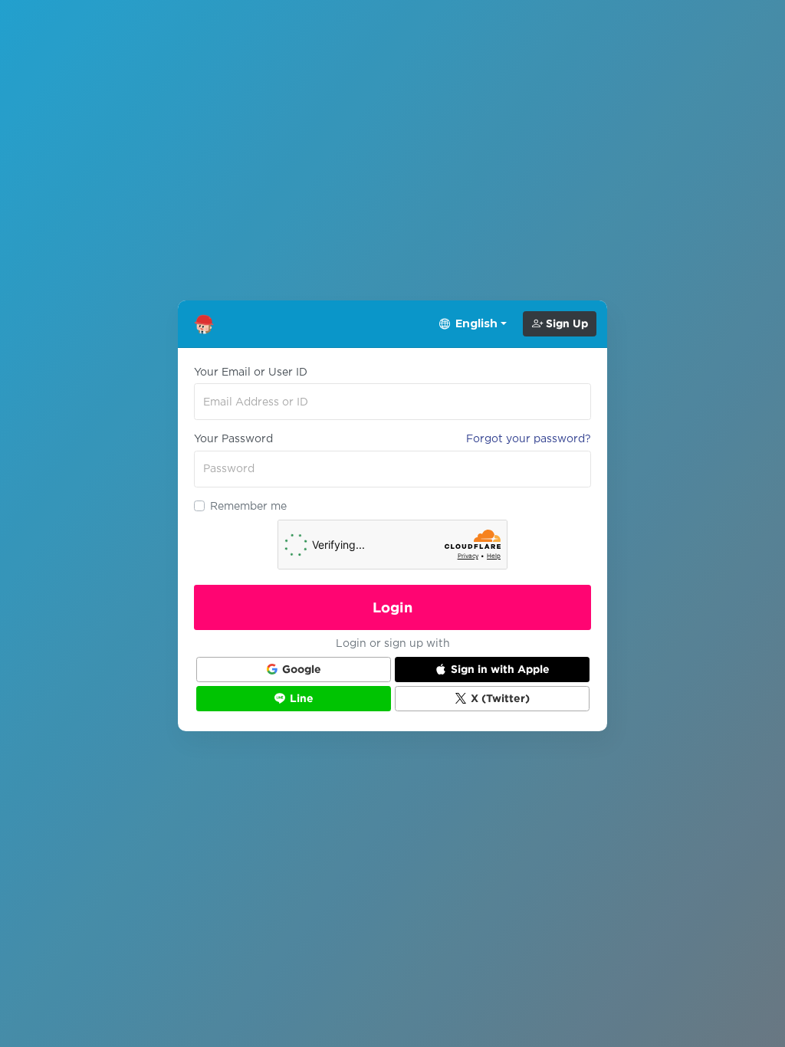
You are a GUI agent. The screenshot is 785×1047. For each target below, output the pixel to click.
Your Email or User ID (250, 372)
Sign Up (565, 323)
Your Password (233, 438)
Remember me (248, 506)
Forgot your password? (528, 438)
